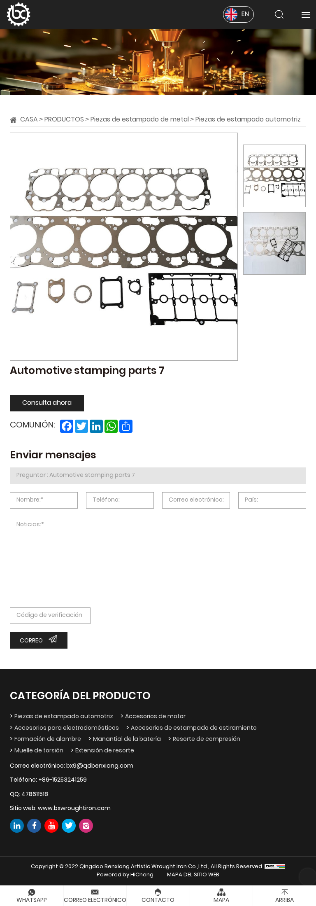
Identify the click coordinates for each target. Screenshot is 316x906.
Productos (64, 119)
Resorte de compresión (206, 739)
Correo (31, 641)
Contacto (158, 900)
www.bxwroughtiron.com (74, 808)
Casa (29, 119)
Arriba (284, 900)
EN (245, 14)
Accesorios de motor (155, 717)
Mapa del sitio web (193, 875)
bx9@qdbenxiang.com (99, 766)
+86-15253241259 (62, 780)
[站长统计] (275, 867)
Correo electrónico (95, 900)
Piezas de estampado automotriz (248, 119)
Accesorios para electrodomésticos (66, 728)
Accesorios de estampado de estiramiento (194, 728)
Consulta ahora (47, 403)
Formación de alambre (47, 739)
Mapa (221, 900)
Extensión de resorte (104, 751)
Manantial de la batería (127, 739)
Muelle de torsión (38, 751)
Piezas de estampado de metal (140, 119)
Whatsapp (31, 900)
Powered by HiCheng (125, 875)
